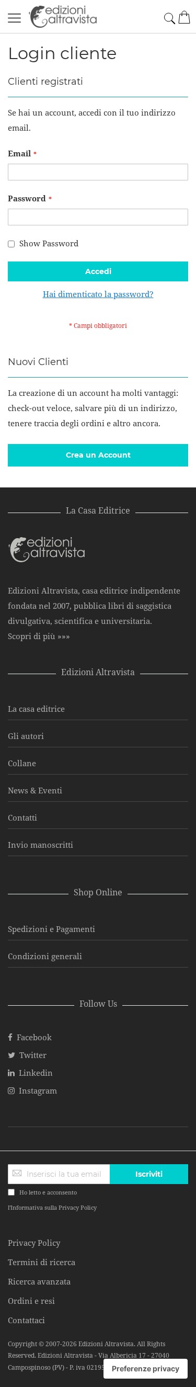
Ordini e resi (31, 1300)
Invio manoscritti (40, 844)
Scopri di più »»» (39, 636)
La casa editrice (36, 708)
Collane (22, 763)
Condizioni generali (45, 956)
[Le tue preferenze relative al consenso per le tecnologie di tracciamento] (145, 1369)
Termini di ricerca (41, 1262)
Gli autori (26, 736)
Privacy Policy (78, 1207)
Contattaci (26, 1320)
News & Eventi (35, 790)
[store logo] (63, 16)
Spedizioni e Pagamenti (51, 929)
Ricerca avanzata (39, 1281)
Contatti (22, 817)
